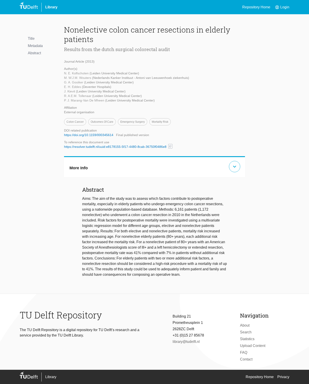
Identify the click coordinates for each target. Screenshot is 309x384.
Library (51, 7)
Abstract (34, 53)
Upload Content (252, 346)
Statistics (247, 339)
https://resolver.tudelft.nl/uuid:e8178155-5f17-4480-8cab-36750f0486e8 (115, 146)
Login (282, 7)
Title (31, 38)
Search (246, 332)
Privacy (283, 377)
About (245, 325)
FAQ (243, 352)
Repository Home (256, 7)
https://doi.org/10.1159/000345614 (88, 135)
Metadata (35, 46)
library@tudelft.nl (186, 342)
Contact (246, 359)
